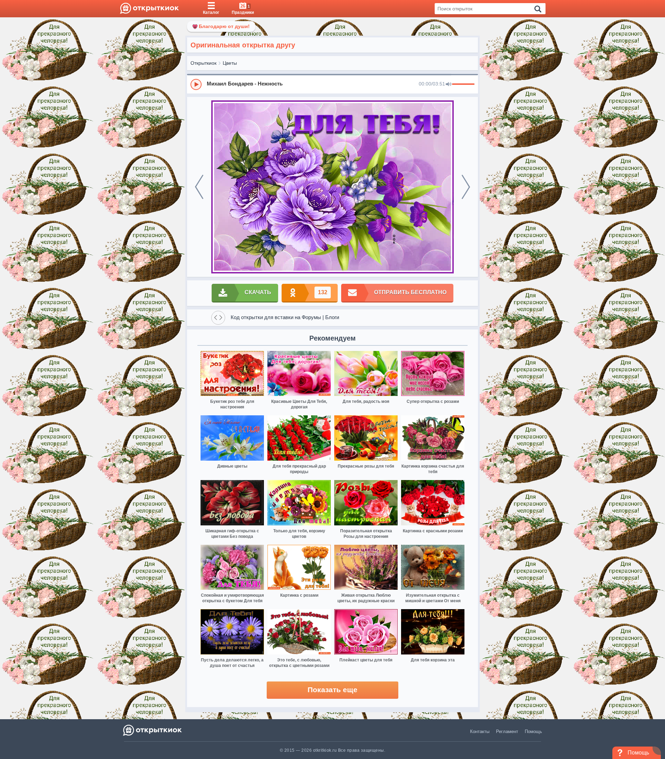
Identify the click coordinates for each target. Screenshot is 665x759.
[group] (332, 84)
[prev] (199, 186)
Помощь (533, 731)
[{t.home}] (153, 730)
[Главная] (149, 9)
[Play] (196, 84)
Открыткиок (203, 63)
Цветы (230, 63)
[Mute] (448, 84)
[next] (465, 186)
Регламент (507, 731)
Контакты (479, 731)
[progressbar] (463, 84)
